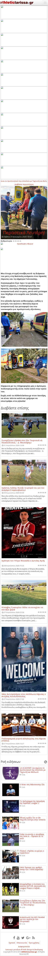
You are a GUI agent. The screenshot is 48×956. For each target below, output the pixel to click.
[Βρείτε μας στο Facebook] (14, 937)
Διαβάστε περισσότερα (24, 184)
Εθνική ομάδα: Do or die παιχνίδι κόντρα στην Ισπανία (32, 819)
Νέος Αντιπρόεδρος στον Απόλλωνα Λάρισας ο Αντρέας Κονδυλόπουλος (24, 695)
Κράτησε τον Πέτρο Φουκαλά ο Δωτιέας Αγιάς (23, 561)
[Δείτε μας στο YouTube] (18, 937)
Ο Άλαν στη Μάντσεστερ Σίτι (32, 784)
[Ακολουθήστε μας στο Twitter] (22, 937)
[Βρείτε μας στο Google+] (28, 937)
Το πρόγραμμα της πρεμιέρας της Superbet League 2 (32, 802)
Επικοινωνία (22, 943)
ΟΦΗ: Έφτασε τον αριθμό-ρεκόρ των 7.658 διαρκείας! (31, 868)
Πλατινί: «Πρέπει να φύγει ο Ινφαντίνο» (32, 852)
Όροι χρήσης (34, 943)
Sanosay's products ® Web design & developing (24, 949)
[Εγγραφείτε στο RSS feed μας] (33, 937)
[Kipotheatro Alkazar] (24, 243)
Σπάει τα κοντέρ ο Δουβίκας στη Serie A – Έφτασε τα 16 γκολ (32, 836)
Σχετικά (12, 943)
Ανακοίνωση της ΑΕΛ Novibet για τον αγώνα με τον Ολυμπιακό (32, 919)
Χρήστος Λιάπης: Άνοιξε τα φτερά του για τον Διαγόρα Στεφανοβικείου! (23, 489)
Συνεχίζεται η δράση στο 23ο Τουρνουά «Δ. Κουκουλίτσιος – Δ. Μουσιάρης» (22, 441)
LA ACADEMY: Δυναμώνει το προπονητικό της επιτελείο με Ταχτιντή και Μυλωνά (32, 770)
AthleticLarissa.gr (29, 952)
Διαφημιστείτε (24, 946)
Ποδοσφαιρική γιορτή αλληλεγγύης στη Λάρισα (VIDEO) (23, 739)
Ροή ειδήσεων (11, 761)
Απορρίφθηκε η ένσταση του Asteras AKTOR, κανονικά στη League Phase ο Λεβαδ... (32, 886)
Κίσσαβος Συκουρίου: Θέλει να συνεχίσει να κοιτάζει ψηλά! (22, 608)
